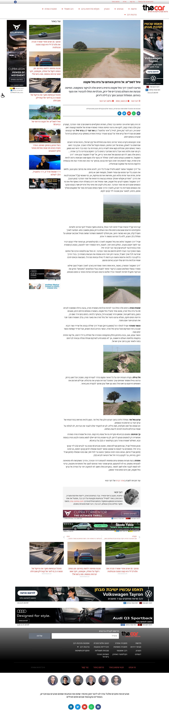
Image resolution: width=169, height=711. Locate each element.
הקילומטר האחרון (120, 654)
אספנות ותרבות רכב (81, 643)
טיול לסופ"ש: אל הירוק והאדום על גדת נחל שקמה (111, 82)
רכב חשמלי (68, 8)
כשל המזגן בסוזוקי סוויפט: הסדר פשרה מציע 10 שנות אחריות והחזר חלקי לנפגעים (45, 148)
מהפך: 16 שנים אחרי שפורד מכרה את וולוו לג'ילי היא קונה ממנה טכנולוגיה (46, 44)
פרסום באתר (115, 2)
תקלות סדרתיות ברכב (90, 8)
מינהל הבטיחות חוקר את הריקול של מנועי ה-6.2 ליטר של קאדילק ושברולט (45, 97)
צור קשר (132, 2)
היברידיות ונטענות (101, 646)
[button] (139, 113)
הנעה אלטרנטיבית (101, 643)
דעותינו (138, 654)
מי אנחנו (132, 667)
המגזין (106, 8)
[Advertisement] (44, 230)
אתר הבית (120, 480)
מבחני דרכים (136, 646)
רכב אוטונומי (122, 650)
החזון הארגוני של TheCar (145, 2)
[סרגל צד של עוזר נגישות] (3, 95)
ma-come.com (77, 501)
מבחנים (120, 8)
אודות (124, 2)
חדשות (134, 8)
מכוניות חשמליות (102, 650)
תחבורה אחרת (51, 8)
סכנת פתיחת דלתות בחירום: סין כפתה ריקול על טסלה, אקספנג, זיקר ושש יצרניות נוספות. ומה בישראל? (44, 71)
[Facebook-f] (15, 2)
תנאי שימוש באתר (116, 667)
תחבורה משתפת (120, 646)
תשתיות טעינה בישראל (103, 655)
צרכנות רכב (132, 14)
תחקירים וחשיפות (82, 650)
